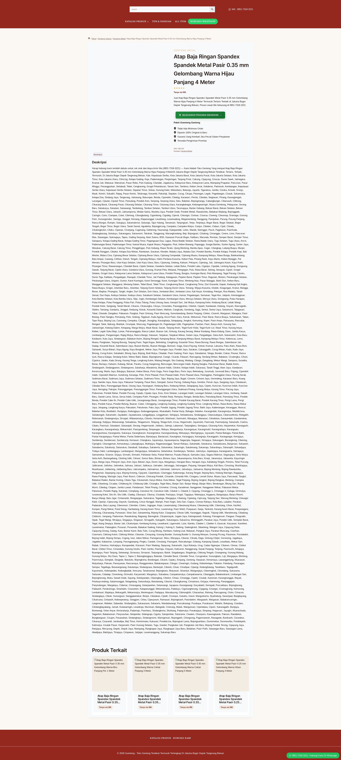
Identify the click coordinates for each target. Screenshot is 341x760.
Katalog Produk (160, 738)
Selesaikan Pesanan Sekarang (200, 115)
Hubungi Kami (182, 738)
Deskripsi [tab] (98, 154)
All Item (180, 21)
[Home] (89, 39)
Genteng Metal (185, 50)
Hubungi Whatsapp (202, 21)
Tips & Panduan (161, 21)
